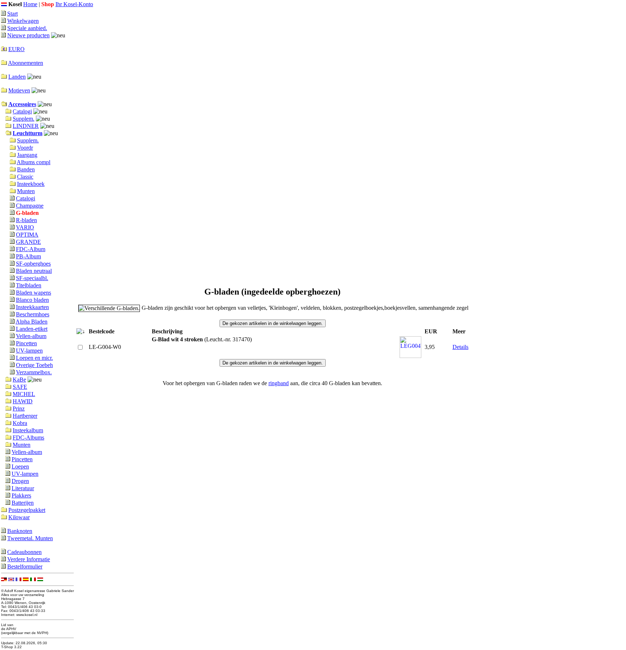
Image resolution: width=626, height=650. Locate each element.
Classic (25, 177)
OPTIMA (27, 235)
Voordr (25, 148)
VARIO (25, 227)
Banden (26, 169)
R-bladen (26, 220)
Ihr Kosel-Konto (74, 4)
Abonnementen (25, 63)
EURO (16, 49)
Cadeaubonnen (24, 552)
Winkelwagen (23, 21)
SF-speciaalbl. (32, 278)
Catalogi (22, 111)
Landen (17, 77)
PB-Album (28, 256)
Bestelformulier (24, 566)
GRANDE (28, 242)
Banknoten (19, 531)
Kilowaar (19, 517)
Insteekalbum (28, 430)
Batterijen (23, 503)
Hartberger (25, 416)
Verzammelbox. (34, 372)
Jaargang (27, 155)
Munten (26, 191)
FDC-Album (30, 249)
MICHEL (24, 394)
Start (12, 14)
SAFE (20, 387)
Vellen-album (31, 336)
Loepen (20, 466)
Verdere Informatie (28, 559)
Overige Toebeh (34, 365)
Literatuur (23, 488)
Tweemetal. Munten (30, 538)
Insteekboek (31, 184)
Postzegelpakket (26, 510)
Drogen (20, 481)
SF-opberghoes (33, 264)
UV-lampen (29, 350)
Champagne (29, 206)
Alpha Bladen (31, 321)
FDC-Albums (28, 437)
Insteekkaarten (32, 307)
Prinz (19, 408)
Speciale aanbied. (27, 28)
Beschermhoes (32, 314)
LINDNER (26, 126)
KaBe (19, 379)
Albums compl (33, 162)
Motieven (19, 90)
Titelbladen (28, 285)
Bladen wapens (33, 292)
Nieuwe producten (28, 35)
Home (30, 4)
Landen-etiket (31, 329)
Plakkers (21, 495)
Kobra (20, 423)
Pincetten (26, 343)
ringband (278, 383)
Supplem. (23, 119)
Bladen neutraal (34, 271)
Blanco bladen (32, 300)
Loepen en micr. (34, 358)
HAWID (23, 401)
